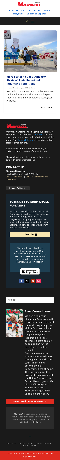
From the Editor (17, 10)
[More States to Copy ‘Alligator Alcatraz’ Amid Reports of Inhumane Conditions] (30, 51)
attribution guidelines (30, 422)
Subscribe (28, 234)
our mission (38, 134)
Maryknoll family (25, 140)
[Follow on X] (27, 281)
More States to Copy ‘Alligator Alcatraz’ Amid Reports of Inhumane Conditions (26, 80)
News (33, 88)
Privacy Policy (16, 188)
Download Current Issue (28, 401)
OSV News (13, 88)
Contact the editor (14, 176)
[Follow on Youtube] (33, 281)
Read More (46, 108)
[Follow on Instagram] (38, 281)
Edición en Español (36, 13)
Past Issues (34, 10)
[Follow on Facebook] (21, 281)
